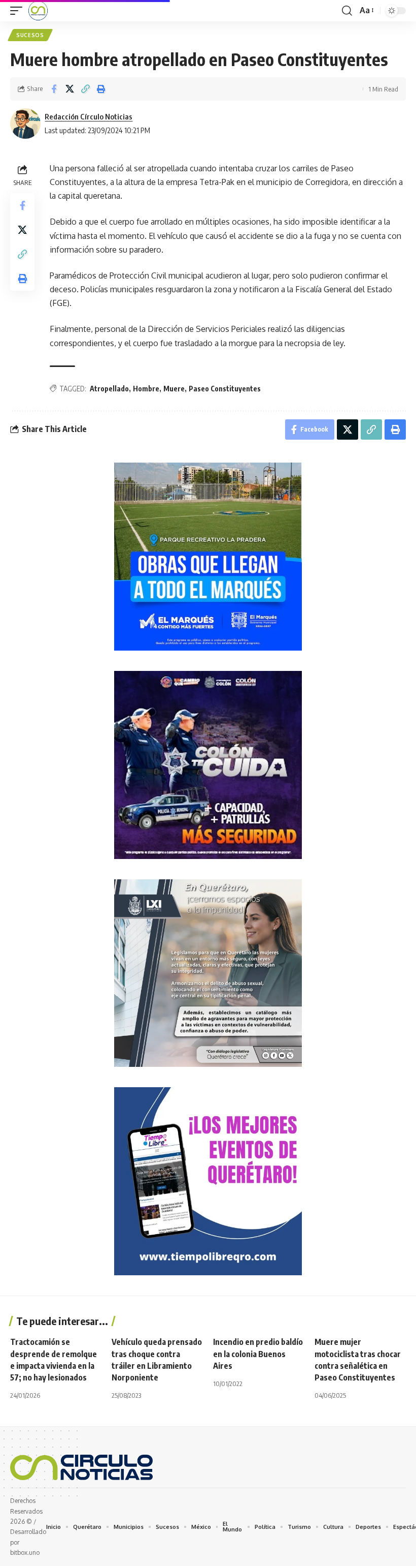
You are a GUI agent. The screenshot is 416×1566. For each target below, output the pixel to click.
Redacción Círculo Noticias (88, 116)
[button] (18, 10)
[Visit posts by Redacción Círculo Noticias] (25, 123)
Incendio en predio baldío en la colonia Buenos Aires (258, 1353)
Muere (174, 388)
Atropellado (109, 388)
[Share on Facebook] (54, 89)
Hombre (146, 388)
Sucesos (30, 35)
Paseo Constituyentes (225, 388)
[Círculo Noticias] (38, 10)
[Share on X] (69, 89)
